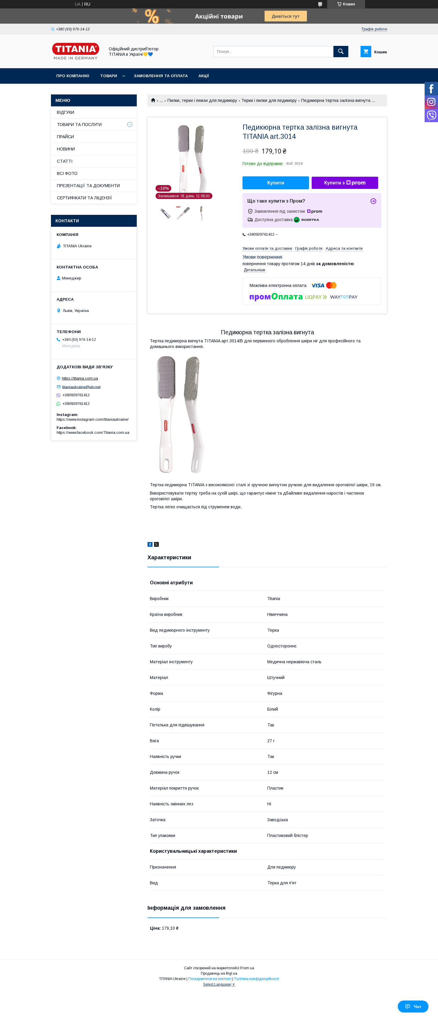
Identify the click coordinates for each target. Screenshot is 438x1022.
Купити (275, 182)
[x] (156, 545)
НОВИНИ (66, 149)
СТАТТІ (64, 161)
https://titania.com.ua (80, 378)
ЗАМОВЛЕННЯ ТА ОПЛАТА (161, 76)
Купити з (334, 182)
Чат (417, 1006)
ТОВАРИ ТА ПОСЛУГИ (79, 124)
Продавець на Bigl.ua (219, 973)
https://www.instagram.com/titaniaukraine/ (93, 419)
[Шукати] (340, 51)
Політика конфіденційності (256, 979)
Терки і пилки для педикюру (269, 100)
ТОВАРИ (108, 76)
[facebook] (150, 545)
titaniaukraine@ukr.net (81, 386)
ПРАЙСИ (65, 136)
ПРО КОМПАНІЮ (72, 76)
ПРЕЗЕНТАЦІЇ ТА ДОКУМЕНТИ (88, 185)
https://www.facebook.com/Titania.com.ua (93, 432)
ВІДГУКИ (65, 112)
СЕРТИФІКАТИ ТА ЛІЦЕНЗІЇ (84, 197)
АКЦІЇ (203, 76)
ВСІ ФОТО (67, 173)
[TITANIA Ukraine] (76, 60)
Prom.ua (247, 968)
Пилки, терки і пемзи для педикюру (202, 100)
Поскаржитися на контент (209, 979)
